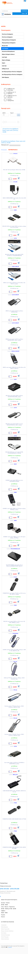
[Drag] (6, 122)
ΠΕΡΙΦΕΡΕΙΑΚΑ (13, 149)
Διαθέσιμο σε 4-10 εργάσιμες (11, 96)
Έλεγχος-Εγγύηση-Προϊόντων (7, 931)
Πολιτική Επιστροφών (5, 935)
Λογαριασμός (3, 925)
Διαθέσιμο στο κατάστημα (11, 89)
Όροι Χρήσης (3, 933)
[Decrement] (4, 122)
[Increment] (18, 122)
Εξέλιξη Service (4, 927)
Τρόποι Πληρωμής (5, 937)
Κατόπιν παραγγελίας (10, 99)
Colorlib (10, 947)
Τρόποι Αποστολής (5, 939)
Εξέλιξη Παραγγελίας (5, 929)
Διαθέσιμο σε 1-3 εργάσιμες (11, 92)
